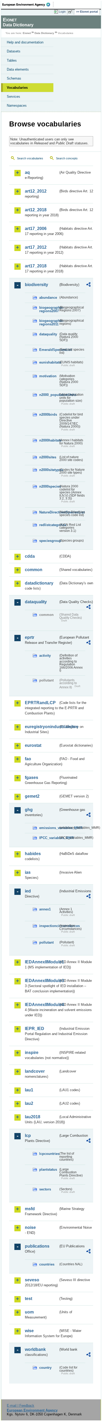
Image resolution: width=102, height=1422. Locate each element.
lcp (28, 1135)
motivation (47, 376)
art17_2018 (36, 266)
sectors (45, 1189)
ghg (29, 809)
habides (33, 853)
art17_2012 (36, 247)
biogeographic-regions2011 (48, 322)
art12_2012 (36, 191)
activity (45, 656)
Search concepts (67, 158)
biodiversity (36, 284)
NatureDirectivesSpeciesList (48, 512)
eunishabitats (48, 362)
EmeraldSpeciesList (48, 350)
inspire (31, 1052)
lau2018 (32, 1117)
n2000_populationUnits (48, 395)
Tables (12, 60)
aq (27, 172)
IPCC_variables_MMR (48, 838)
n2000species (48, 486)
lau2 (29, 1103)
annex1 (45, 909)
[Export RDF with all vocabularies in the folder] (88, 285)
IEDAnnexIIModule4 (41, 1004)
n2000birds (48, 414)
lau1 (29, 1090)
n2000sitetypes (48, 470)
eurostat (33, 745)
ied (28, 891)
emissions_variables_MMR (48, 828)
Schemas (14, 78)
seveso (32, 1280)
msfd (30, 1209)
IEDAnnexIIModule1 (41, 962)
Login (62, 11)
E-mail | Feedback (20, 1406)
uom (29, 1312)
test (28, 1298)
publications (37, 1246)
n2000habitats (48, 440)
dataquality (48, 334)
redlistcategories (48, 525)
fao (28, 759)
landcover (35, 1071)
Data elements (18, 69)
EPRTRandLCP (40, 702)
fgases (31, 777)
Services (13, 97)
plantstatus (48, 1169)
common (33, 569)
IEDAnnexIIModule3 (41, 980)
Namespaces (17, 105)
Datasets (13, 51)
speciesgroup (48, 541)
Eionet (27, 33)
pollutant (46, 942)
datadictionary (39, 583)
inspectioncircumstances (48, 926)
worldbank (35, 1349)
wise (29, 1330)
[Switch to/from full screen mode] (71, 11)
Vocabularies (17, 88)
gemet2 (32, 796)
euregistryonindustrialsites (41, 726)
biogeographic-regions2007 (48, 309)
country (45, 1368)
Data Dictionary (44, 33)
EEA (27, 4)
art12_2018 (36, 210)
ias (28, 872)
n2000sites (47, 457)
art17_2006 (36, 228)
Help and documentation (25, 42)
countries (46, 1264)
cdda (30, 556)
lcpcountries (48, 1154)
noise (30, 1227)
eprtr (29, 637)
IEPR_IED (34, 1028)
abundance (48, 298)
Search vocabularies (30, 158)
